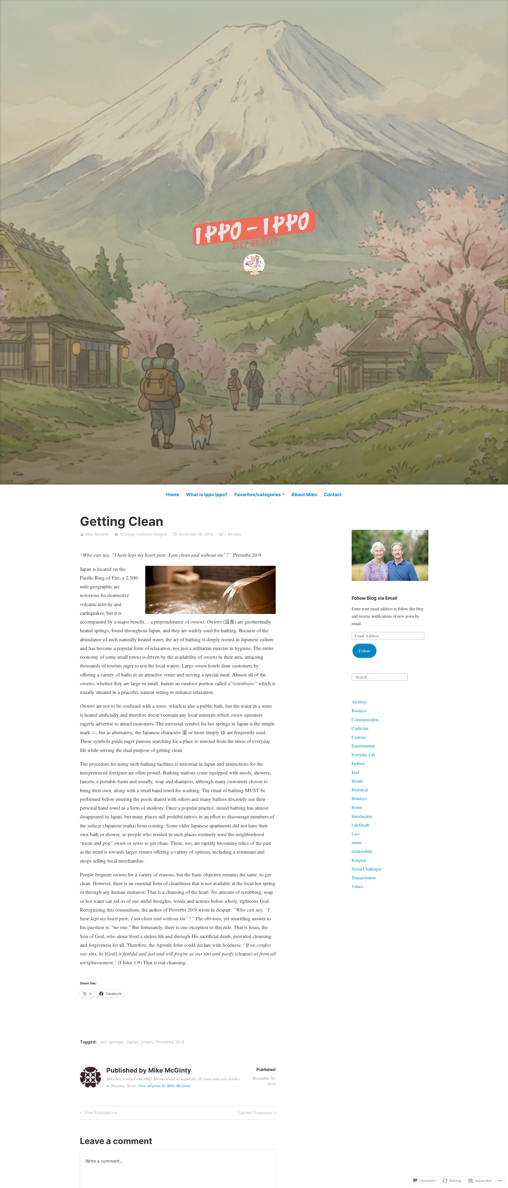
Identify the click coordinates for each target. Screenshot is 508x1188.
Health (357, 781)
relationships (362, 851)
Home (172, 494)
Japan (132, 1041)
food (355, 772)
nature (357, 842)
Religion (160, 534)
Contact (333, 494)
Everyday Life (363, 754)
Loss (356, 833)
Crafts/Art (360, 728)
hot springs (112, 1041)
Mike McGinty (97, 534)
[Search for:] (380, 676)
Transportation (364, 877)
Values (357, 886)
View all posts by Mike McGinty (164, 1085)
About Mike (304, 494)
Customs (144, 534)
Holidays (359, 798)
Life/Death (360, 825)
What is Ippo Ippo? (207, 494)
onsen (147, 1041)
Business (359, 710)
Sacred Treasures (255, 1113)
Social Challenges (367, 869)
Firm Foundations (98, 1113)
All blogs (127, 534)
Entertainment (363, 745)
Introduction (362, 816)
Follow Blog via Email (374, 598)
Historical (360, 789)
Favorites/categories (257, 494)
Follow (364, 650)
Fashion (358, 763)
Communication (365, 719)
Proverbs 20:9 (170, 1041)
